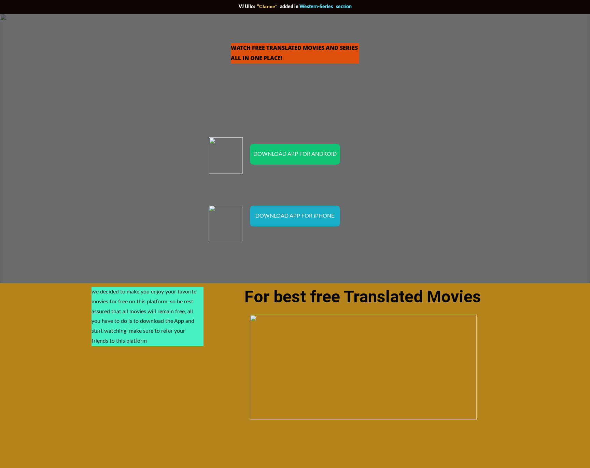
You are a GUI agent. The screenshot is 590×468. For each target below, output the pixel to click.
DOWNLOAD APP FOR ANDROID (295, 154)
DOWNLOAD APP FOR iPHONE (294, 216)
